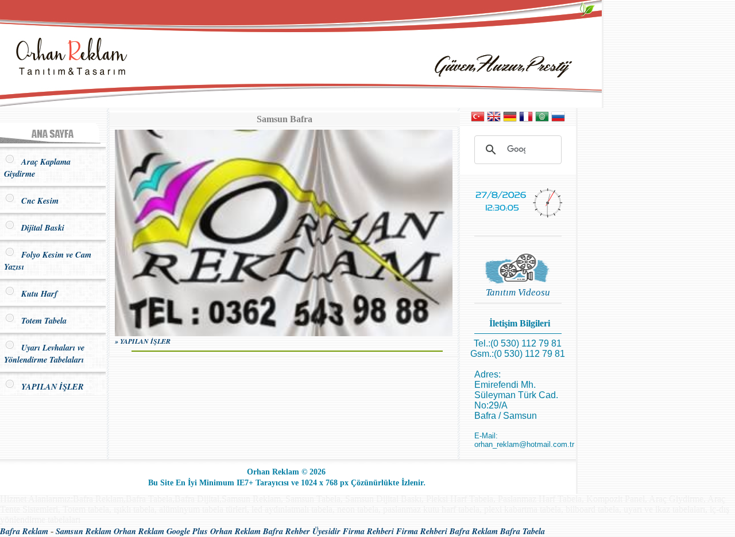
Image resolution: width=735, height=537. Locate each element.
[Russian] (558, 120)
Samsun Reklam (83, 531)
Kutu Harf (36, 293)
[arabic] (542, 120)
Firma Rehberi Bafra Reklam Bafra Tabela (470, 531)
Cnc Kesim (37, 200)
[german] (510, 120)
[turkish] (478, 120)
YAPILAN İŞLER (50, 386)
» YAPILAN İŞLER (143, 341)
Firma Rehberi (368, 531)
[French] (526, 120)
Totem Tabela (41, 320)
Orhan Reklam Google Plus (161, 531)
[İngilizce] (494, 120)
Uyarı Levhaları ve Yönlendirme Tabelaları (44, 353)
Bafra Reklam (24, 531)
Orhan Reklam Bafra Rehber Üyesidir (275, 531)
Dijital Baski (40, 227)
